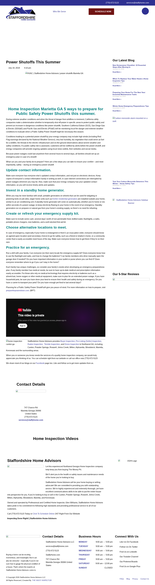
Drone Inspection (72, 344)
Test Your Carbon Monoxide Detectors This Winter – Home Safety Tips (130, 183)
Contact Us (144, 579)
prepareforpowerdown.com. (18, 290)
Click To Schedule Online (43, 514)
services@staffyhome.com (31, 420)
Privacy (135, 579)
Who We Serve (59, 12)
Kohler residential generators (64, 199)
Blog (128, 579)
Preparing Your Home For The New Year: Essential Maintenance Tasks (129, 93)
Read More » (117, 72)
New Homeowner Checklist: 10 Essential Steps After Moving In (129, 66)
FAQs (122, 579)
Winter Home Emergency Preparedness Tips (131, 106)
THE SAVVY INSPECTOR (42, 580)
